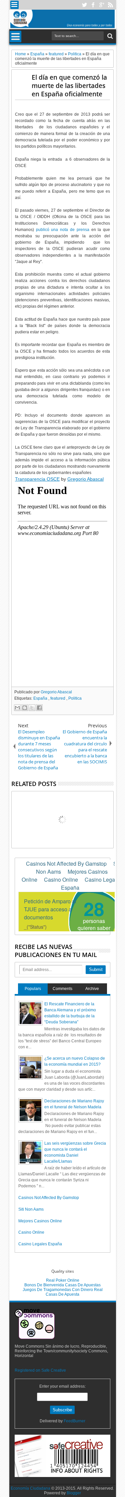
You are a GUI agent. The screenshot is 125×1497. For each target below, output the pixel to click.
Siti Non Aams (31, 1209)
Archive (92, 988)
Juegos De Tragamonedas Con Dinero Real (63, 1289)
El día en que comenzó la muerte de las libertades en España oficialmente (69, 85)
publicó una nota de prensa (62, 229)
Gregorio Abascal (85, 479)
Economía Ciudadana (31, 1488)
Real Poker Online (62, 1280)
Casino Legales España (40, 1244)
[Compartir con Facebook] (39, 707)
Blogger (74, 1493)
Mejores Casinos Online (40, 1221)
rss (110, 5)
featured (58, 698)
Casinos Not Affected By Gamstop (48, 1197)
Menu (14, 5)
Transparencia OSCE (37, 479)
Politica (75, 698)
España (40, 698)
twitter (84, 5)
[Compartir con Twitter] (32, 707)
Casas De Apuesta (62, 1294)
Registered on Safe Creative (40, 1370)
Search (109, 36)
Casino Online (31, 1232)
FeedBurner (74, 1421)
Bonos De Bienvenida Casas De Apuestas (62, 1285)
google (101, 5)
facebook (93, 5)
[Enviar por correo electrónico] (17, 707)
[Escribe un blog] (24, 707)
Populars (33, 988)
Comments (62, 988)
